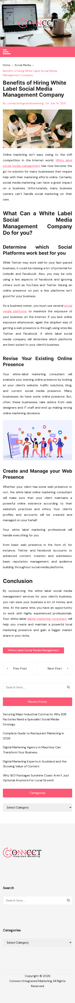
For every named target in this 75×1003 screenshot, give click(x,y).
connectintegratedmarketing (25, 103)
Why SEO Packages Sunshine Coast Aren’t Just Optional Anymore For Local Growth (36, 777)
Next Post (55, 668)
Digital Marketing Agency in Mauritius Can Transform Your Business (32, 749)
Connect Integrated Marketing (30, 981)
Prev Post (20, 668)
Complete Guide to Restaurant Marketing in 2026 (33, 735)
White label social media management (33, 650)
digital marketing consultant (47, 619)
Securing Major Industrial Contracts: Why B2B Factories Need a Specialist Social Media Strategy (34, 719)
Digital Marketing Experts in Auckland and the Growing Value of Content (35, 764)
